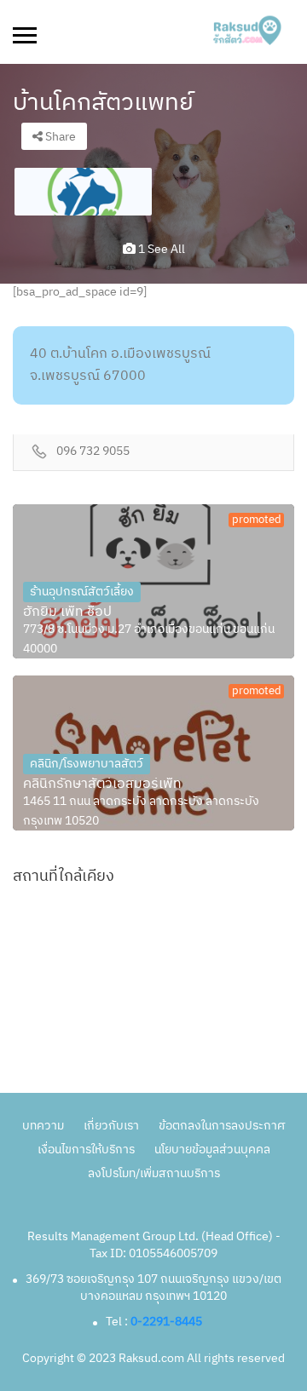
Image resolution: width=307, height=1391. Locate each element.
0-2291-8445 (166, 1321)
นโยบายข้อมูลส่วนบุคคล (212, 1149)
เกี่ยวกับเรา (111, 1125)
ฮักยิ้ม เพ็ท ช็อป (67, 612)
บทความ (43, 1125)
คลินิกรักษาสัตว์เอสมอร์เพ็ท (102, 784)
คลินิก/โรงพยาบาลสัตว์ (86, 763)
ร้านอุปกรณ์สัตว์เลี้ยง (82, 591)
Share (59, 137)
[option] (83, 192)
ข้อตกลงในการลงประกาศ (222, 1125)
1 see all (160, 249)
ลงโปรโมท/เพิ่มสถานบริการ (154, 1173)
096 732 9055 (93, 452)
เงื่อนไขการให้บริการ (86, 1149)
